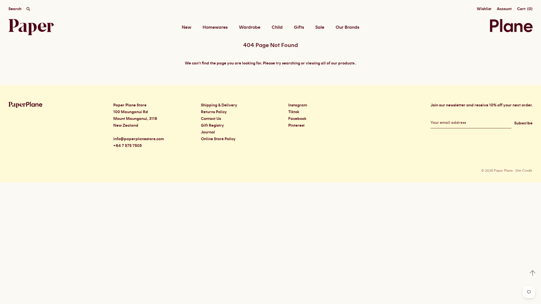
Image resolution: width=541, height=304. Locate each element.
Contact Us (211, 119)
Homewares (215, 27)
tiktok (293, 112)
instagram (297, 105)
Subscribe (523, 123)
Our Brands (347, 27)
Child (277, 27)
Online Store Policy (218, 139)
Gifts (299, 27)
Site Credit (523, 170)
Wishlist (484, 9)
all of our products (337, 63)
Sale (319, 27)
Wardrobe (249, 27)
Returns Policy (214, 112)
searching (291, 63)
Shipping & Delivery (219, 105)
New (186, 27)
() (525, 9)
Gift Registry (212, 126)
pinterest (296, 126)
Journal (208, 132)
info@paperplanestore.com (138, 139)
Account (504, 9)
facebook (297, 119)
